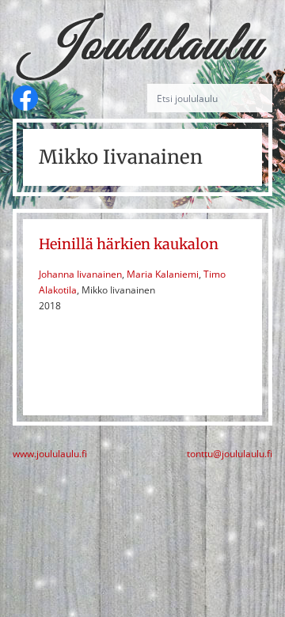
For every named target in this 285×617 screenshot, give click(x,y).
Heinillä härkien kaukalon (128, 244)
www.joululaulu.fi (50, 454)
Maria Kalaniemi (163, 274)
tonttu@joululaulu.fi (229, 454)
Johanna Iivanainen (80, 274)
